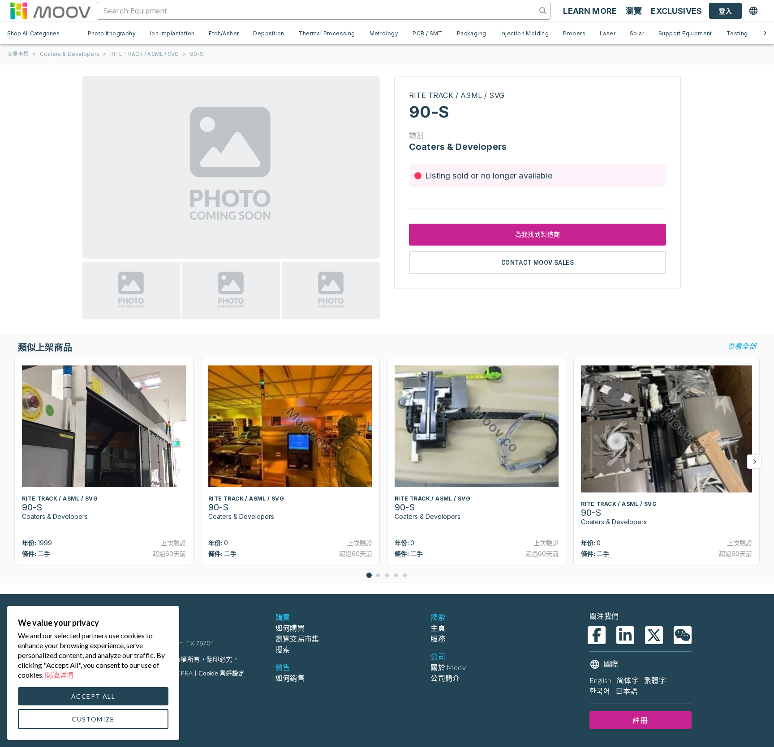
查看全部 (741, 346)
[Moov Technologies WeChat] (683, 635)
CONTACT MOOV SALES (537, 262)
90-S (196, 54)
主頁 (437, 628)
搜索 (282, 649)
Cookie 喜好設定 (221, 673)
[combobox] (317, 10)
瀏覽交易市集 (297, 638)
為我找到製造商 (537, 234)
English (600, 680)
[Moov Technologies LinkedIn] (625, 635)
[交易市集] (50, 10)
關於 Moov (448, 667)
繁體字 (655, 680)
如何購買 (290, 628)
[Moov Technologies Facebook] (597, 635)
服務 (437, 638)
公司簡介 (445, 678)
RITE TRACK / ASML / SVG (144, 54)
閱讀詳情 (59, 675)
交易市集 (18, 54)
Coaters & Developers (69, 54)
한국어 (599, 691)
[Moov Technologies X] (654, 635)
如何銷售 (290, 678)
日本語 (626, 691)
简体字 (628, 680)
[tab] (112, 33)
